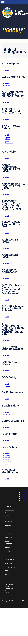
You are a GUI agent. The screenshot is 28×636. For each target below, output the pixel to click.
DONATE (7, 586)
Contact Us (8, 506)
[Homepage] (12, 501)
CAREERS (7, 593)
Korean (7, 141)
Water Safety (8, 537)
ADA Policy (7, 571)
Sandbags (7, 547)
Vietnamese (9, 143)
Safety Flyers (8, 551)
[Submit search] (2, 2)
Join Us (7, 574)
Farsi (6, 145)
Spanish (7, 85)
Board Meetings (9, 525)
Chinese (7, 139)
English (7, 70)
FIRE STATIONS (9, 588)
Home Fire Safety (9, 534)
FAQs (6, 590)
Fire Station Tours (9, 559)
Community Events (10, 567)
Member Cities (8, 521)
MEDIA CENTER (9, 584)
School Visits (8, 563)
